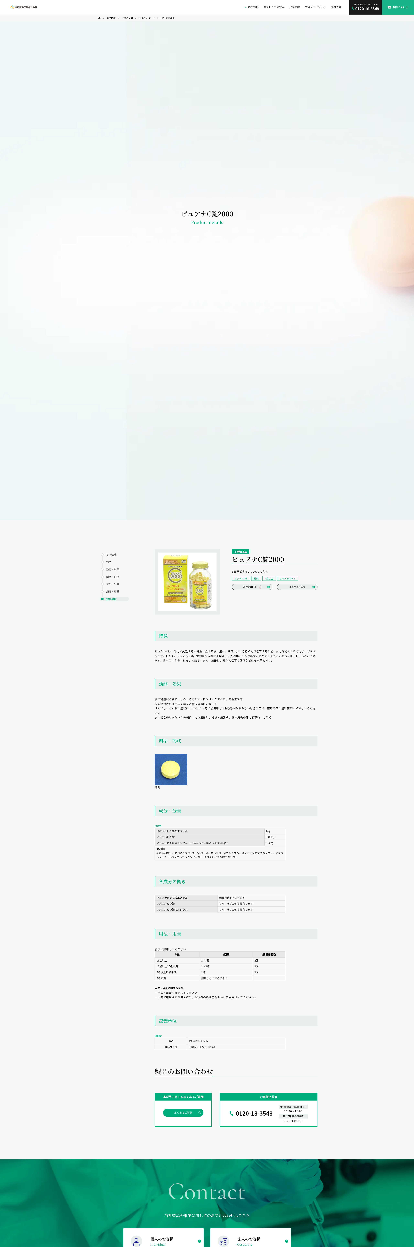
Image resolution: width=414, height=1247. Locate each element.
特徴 (108, 562)
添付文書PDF (249, 586)
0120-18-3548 (254, 1113)
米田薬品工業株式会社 (23, 7)
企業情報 (294, 7)
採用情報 (336, 7)
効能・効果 (112, 569)
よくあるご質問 (297, 586)
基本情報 (111, 554)
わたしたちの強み (274, 7)
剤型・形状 (112, 577)
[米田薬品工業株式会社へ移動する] (99, 18)
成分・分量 (112, 584)
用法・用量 (112, 591)
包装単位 (111, 599)
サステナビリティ (315, 7)
